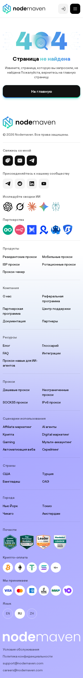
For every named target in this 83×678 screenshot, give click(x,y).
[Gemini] (44, 207)
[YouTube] (44, 184)
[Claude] (32, 207)
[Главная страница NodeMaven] (24, 9)
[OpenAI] (8, 207)
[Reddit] (20, 184)
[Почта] (20, 160)
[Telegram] (32, 160)
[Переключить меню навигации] (75, 9)
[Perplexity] (56, 207)
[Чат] (8, 160)
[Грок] (20, 207)
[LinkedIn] (32, 184)
